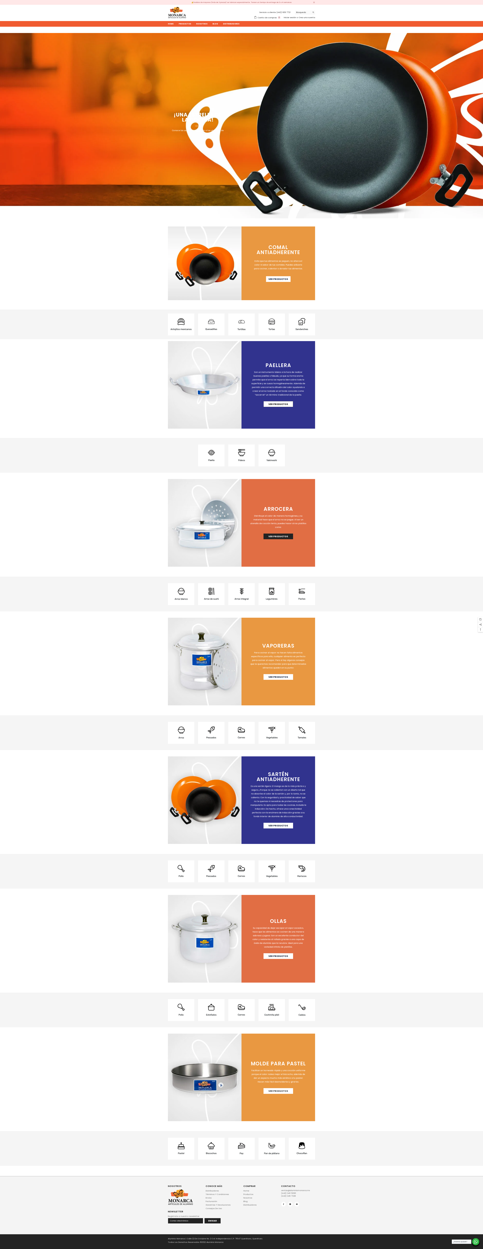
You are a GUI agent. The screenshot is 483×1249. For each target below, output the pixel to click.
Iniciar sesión (290, 17)
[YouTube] (296, 1204)
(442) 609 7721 (283, 12)
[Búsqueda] (305, 12)
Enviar (212, 1220)
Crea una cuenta (307, 17)
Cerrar (314, 2)
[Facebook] (283, 1204)
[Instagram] (290, 1204)
